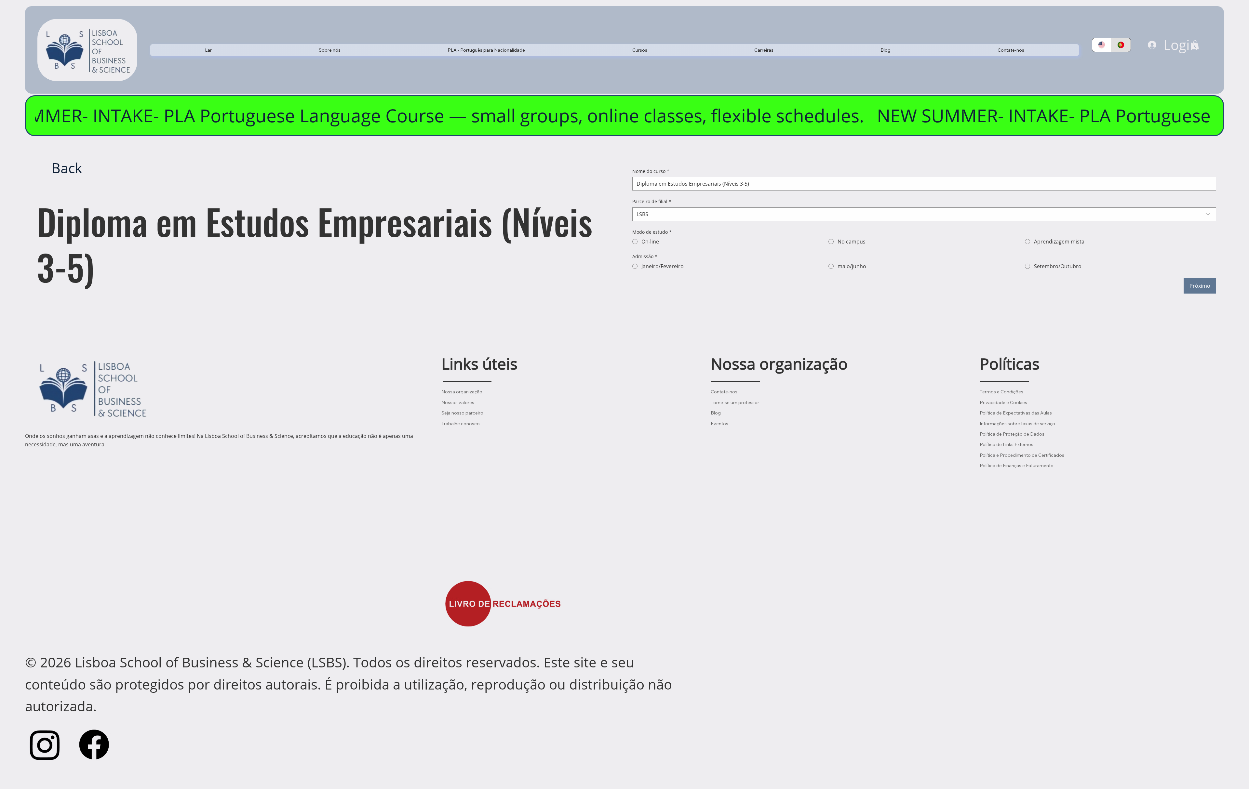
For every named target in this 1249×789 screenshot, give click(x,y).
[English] (1101, 45)
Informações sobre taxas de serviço (1017, 424)
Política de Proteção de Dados (1012, 434)
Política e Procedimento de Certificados (1022, 455)
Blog (716, 413)
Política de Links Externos (1006, 444)
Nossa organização (461, 392)
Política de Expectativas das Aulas (1016, 413)
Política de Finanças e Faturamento (1017, 465)
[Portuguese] (1121, 45)
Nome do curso (650, 171)
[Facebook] (94, 744)
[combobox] (924, 214)
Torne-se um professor (735, 402)
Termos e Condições (1001, 392)
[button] (329, 50)
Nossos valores (457, 402)
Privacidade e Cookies (1003, 402)
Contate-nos (724, 392)
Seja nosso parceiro (462, 413)
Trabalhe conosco (460, 424)
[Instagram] (45, 744)
